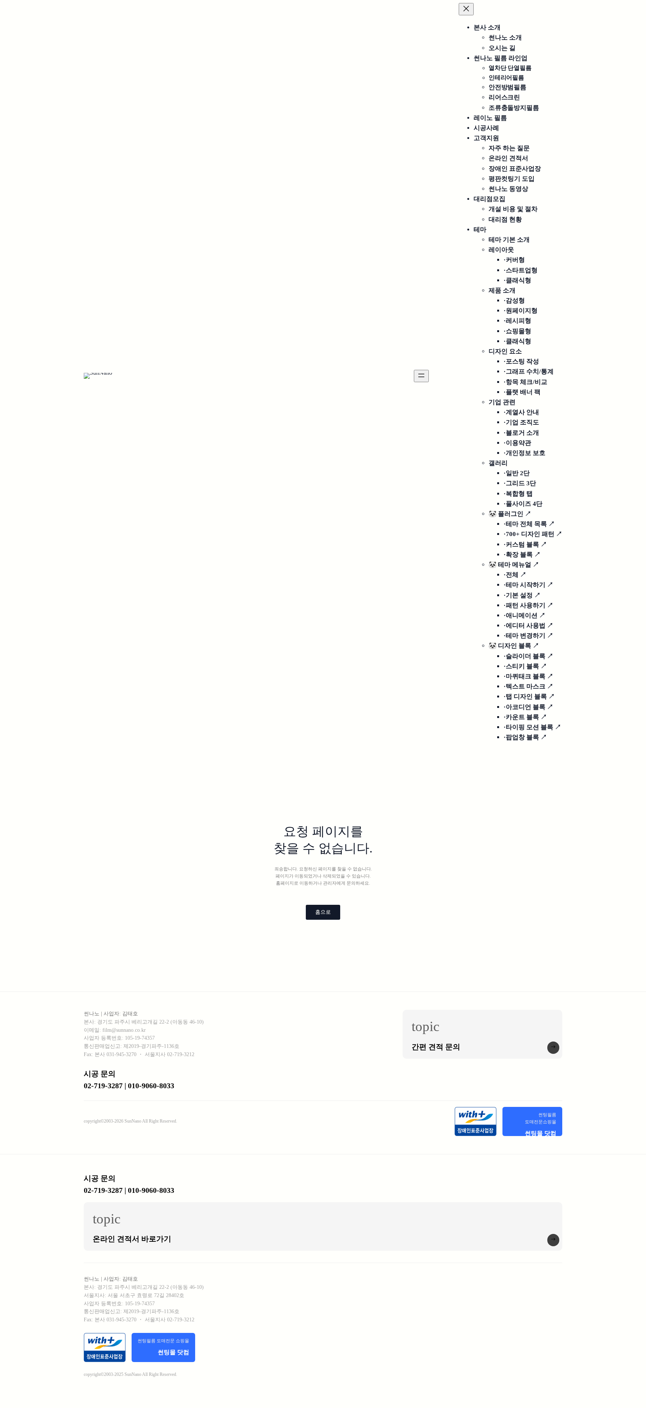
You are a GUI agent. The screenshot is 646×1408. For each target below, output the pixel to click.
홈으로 (323, 912)
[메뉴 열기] (421, 376)
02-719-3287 (103, 1190)
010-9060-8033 (151, 1190)
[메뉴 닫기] (466, 9)
